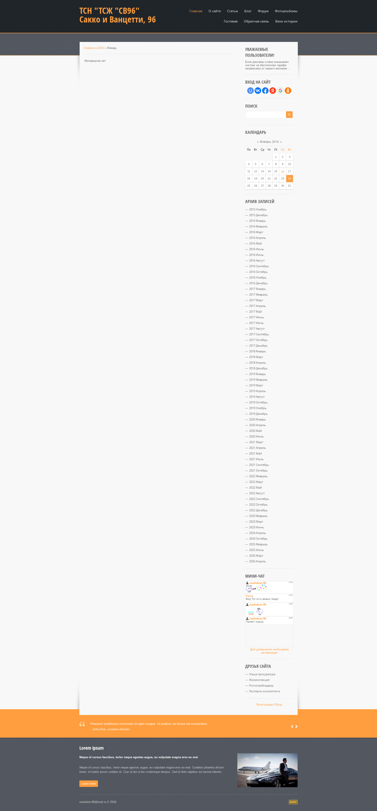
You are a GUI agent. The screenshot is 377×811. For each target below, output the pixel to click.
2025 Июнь (256, 550)
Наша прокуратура (262, 674)
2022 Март (256, 482)
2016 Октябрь (258, 272)
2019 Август (257, 397)
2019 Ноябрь (258, 408)
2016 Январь (257, 221)
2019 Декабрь (258, 414)
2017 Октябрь (258, 340)
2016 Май (255, 243)
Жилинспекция (259, 680)
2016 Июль (256, 255)
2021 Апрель (257, 448)
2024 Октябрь (258, 539)
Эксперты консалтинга (264, 691)
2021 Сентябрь (259, 465)
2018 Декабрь (258, 368)
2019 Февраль (258, 380)
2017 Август (257, 329)
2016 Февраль (258, 226)
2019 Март (256, 385)
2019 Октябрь (258, 402)
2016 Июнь (256, 249)
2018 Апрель (257, 363)
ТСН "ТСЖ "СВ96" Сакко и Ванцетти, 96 (117, 15)
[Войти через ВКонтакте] (258, 90)
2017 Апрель (257, 306)
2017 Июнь (256, 317)
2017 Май (255, 311)
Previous (292, 726)
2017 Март (256, 300)
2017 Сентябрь (259, 334)
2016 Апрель (257, 238)
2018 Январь (257, 351)
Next (296, 726)
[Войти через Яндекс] (272, 90)
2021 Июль (256, 459)
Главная (89, 48)
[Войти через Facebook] (265, 90)
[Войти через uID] (250, 90)
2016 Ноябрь (258, 277)
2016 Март (256, 232)
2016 (101, 48)
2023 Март (256, 521)
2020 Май (255, 431)
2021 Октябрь (258, 470)
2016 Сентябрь (259, 266)
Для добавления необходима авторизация (269, 651)
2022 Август (257, 493)
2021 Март (256, 442)
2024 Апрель (257, 533)
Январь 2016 (269, 141)
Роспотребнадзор (261, 685)
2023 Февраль (258, 516)
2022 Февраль (258, 476)
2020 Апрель (257, 425)
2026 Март (256, 556)
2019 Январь (257, 374)
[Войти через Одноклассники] (288, 90)
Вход (278, 704)
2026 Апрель (257, 561)
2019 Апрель (257, 391)
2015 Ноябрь (258, 209)
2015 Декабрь (258, 215)
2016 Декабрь (258, 283)
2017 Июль (256, 323)
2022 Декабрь (258, 510)
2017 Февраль (258, 294)
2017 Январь (257, 289)
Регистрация (264, 704)
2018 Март (256, 357)
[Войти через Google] (280, 90)
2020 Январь (257, 419)
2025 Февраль (258, 544)
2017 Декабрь (258, 346)
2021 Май (255, 453)
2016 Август (257, 260)
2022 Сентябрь (259, 499)
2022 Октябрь (258, 504)
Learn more (89, 783)
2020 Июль (256, 436)
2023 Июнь (256, 527)
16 (282, 171)
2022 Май (255, 487)
